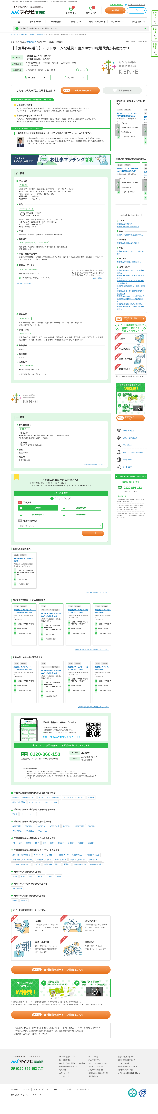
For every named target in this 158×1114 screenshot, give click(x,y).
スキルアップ (43, 243)
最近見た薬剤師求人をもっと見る (98, 593)
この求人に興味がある (77, 90)
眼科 (44, 843)
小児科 (52, 843)
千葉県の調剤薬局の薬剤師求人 (129, 262)
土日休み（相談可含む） (21, 864)
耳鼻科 (36, 843)
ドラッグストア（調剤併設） (49, 797)
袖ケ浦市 (41, 876)
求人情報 (31, 78)
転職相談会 (56, 22)
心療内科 (71, 843)
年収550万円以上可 (26, 209)
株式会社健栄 (31, 42)
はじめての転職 (123, 1063)
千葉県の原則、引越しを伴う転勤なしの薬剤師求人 (130, 282)
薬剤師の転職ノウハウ (126, 1057)
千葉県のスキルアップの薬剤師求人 (130, 296)
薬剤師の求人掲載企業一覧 (98, 1073)
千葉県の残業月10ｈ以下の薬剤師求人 (131, 287)
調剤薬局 (15, 797)
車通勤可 (67, 864)
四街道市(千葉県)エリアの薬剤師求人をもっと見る (92, 650)
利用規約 (62, 1070)
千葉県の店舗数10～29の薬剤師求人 (130, 300)
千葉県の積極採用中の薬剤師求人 (130, 304)
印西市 (58, 876)
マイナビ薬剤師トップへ (68, 1057)
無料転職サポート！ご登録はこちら (58, 969)
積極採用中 (23, 185)
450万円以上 (54, 826)
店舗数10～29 (24, 429)
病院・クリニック (28, 797)
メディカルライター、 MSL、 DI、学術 (43, 802)
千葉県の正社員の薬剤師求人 (128, 243)
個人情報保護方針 (83, 1089)
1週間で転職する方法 (125, 1070)
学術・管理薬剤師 (18, 802)
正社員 (14, 814)
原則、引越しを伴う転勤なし (29, 269)
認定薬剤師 (81, 508)
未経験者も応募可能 (26, 365)
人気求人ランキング (96, 1066)
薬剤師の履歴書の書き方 (126, 1060)
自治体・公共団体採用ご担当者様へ (72, 1063)
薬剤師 (38, 508)
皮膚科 (28, 843)
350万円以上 (29, 826)
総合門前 (37, 864)
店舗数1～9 (51, 855)
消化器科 (81, 843)
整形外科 (61, 843)
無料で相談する (98, 278)
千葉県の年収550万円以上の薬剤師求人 (130, 252)
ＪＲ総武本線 (17, 888)
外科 (20, 843)
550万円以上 (79, 826)
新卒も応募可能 (60, 860)
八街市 (50, 876)
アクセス (82, 70)
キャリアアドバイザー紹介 (98, 1063)
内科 (14, 843)
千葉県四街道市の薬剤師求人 (128, 227)
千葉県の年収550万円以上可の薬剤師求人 (130, 271)
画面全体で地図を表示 (24, 283)
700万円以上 (29, 831)
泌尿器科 (91, 843)
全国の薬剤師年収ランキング (128, 1066)
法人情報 (71, 78)
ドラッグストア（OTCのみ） (73, 797)
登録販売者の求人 (80, 864)
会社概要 (14, 1089)
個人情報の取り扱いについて (69, 1066)
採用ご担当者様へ (116, 5)
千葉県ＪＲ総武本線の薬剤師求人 (130, 235)
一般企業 (91, 797)
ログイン (137, 10)
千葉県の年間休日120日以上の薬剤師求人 (130, 308)
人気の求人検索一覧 (96, 1070)
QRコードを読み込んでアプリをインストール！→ (62, 737)
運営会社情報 (93, 1076)
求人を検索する (138, 22)
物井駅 (14, 900)
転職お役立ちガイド (97, 22)
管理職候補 (48, 864)
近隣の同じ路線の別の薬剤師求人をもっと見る (93, 707)
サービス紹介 (35, 22)
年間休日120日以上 (26, 333)
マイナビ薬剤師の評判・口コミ (129, 1073)
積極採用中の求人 (96, 864)
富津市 (23, 876)
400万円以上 (42, 826)
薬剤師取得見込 (38, 514)
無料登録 (115, 10)
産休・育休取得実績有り (28, 243)
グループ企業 (66, 1089)
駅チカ (57, 864)
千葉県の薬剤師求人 (124, 224)
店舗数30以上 (77, 855)
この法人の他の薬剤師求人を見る (92, 464)
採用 (55, 1089)
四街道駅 (24, 900)
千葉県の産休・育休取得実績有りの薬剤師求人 (130, 292)
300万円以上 (16, 826)
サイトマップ (64, 1076)
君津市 (14, 876)
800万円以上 (42, 831)
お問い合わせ (64, 1073)
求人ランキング (117, 22)
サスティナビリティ (41, 1089)
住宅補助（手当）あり (78, 860)
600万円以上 (92, 826)
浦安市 (31, 876)
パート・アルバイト (28, 814)
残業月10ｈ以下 (25, 319)
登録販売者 (81, 514)
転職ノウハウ (76, 22)
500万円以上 (67, 826)
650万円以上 (16, 831)
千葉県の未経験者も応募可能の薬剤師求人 (130, 277)
